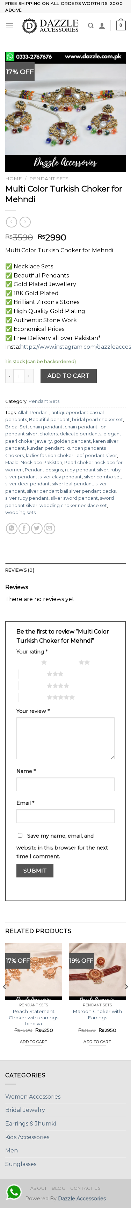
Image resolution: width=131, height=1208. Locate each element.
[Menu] (9, 25)
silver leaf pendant (72, 483)
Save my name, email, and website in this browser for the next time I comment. (62, 846)
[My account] (102, 25)
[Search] (91, 25)
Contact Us (85, 1188)
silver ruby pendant (27, 498)
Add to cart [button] (34, 1041)
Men (11, 1150)
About (38, 1188)
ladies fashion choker (49, 455)
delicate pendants (80, 433)
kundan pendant (45, 448)
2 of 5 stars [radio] (64, 662)
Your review (33, 711)
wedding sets (20, 512)
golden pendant (72, 441)
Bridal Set (16, 426)
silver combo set (102, 476)
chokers (48, 433)
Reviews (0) (19, 570)
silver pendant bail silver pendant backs (71, 491)
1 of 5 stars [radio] (27, 662)
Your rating (32, 652)
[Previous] (4, 1000)
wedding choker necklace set (73, 505)
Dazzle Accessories (82, 1198)
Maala (12, 462)
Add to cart (68, 375)
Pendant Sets (48, 178)
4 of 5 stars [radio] (33, 685)
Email (25, 803)
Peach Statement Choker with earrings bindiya (33, 1017)
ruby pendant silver (86, 469)
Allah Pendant (33, 412)
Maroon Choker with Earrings (97, 1014)
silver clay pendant (60, 476)
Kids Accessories (27, 1137)
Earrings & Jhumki (30, 1123)
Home (13, 178)
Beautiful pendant (49, 419)
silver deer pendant (27, 483)
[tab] (65, 570)
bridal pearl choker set (97, 419)
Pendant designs (44, 469)
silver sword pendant (74, 498)
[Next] (126, 1000)
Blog (58, 1188)
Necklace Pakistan (41, 462)
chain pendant (46, 426)
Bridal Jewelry (25, 1110)
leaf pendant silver (96, 455)
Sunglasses (20, 1164)
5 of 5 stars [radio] (33, 697)
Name (26, 771)
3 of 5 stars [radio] (33, 674)
